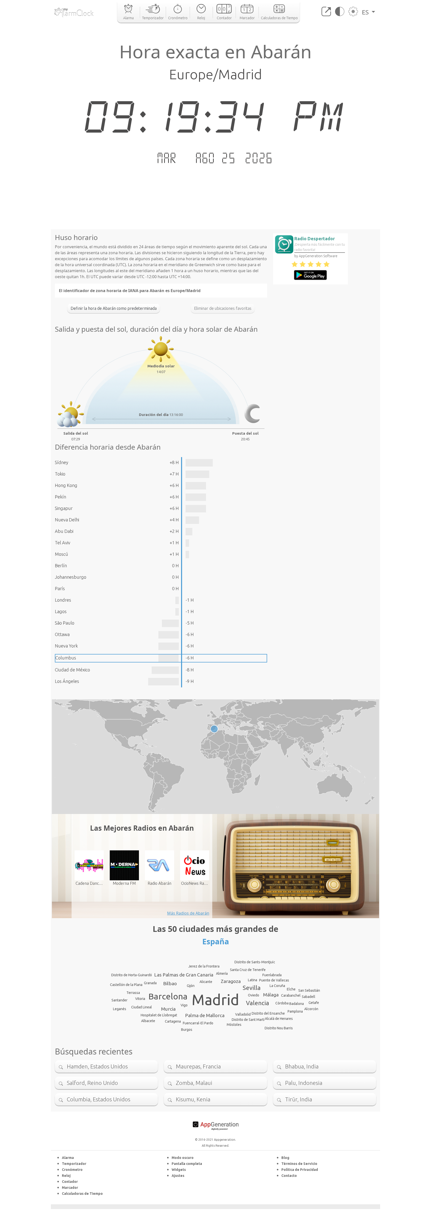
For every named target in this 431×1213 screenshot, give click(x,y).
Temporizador (74, 1164)
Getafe (314, 1003)
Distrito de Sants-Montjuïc (254, 962)
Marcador (70, 1188)
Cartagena (173, 1021)
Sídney (61, 462)
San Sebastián (309, 990)
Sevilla (252, 987)
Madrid (215, 999)
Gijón (191, 986)
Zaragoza (231, 981)
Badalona (296, 1004)
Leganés (119, 1009)
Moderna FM (124, 883)
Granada (150, 983)
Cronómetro (72, 1170)
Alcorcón (311, 1009)
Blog (285, 1158)
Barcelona (168, 996)
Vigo (184, 1005)
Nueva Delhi (67, 519)
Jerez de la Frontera (203, 966)
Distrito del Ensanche (268, 1013)
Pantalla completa (187, 1164)
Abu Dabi (64, 531)
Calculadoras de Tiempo (82, 1194)
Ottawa (62, 634)
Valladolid (243, 1014)
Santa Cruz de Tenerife (248, 970)
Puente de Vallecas (274, 980)
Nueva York (66, 645)
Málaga (271, 994)
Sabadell (308, 997)
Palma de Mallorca (204, 1015)
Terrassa (133, 993)
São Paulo (64, 622)
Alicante (206, 982)
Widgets (179, 1170)
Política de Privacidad (299, 1170)
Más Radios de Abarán (188, 913)
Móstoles (234, 1025)
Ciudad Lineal (141, 1007)
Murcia (168, 1009)
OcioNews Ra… (194, 883)
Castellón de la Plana (126, 985)
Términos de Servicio (299, 1164)
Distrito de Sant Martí (248, 1020)
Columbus (65, 657)
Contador (70, 1182)
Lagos (61, 611)
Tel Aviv (62, 542)
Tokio (60, 473)
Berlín (61, 565)
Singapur (64, 508)
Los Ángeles (67, 681)
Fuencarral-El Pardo (198, 1023)
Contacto (289, 1176)
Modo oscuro (183, 1158)
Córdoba (282, 1003)
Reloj (66, 1176)
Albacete (148, 1021)
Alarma (68, 1158)
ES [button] (366, 12)
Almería (222, 973)
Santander (119, 1000)
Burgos (186, 1030)
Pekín (60, 496)
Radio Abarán (159, 883)
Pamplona (295, 1011)
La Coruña (277, 986)
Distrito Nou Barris (279, 1028)
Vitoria (140, 999)
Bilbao (170, 983)
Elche (291, 989)
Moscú (61, 554)
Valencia (257, 1003)
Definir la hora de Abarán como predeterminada (114, 308)
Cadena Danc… (89, 883)
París (60, 588)
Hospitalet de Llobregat (159, 1015)
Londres (63, 599)
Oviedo (253, 995)
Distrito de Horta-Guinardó (131, 975)
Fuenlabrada (272, 975)
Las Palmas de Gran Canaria (183, 974)
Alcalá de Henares (279, 1019)
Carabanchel (291, 995)
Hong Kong (66, 485)
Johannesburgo (70, 576)
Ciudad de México (72, 669)
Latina (252, 980)
